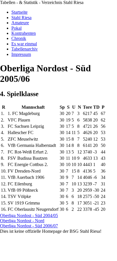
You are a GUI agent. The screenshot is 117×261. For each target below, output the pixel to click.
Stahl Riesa (21, 17)
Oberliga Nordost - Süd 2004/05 (29, 215)
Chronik (18, 38)
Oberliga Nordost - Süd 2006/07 (29, 225)
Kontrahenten (23, 33)
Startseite (19, 12)
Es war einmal (24, 43)
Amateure (20, 22)
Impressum (21, 54)
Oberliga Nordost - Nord (22, 220)
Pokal (16, 28)
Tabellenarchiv (24, 48)
